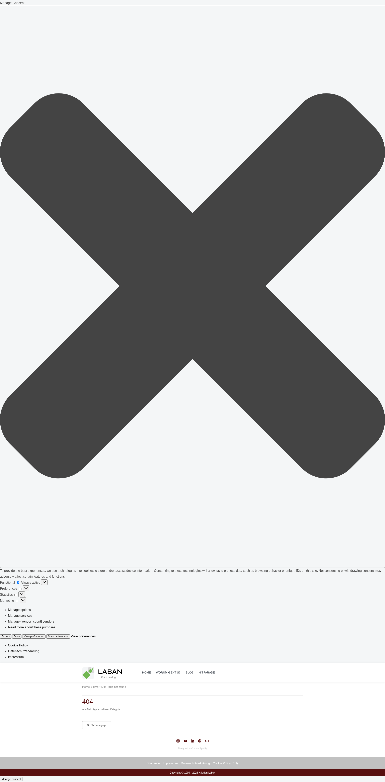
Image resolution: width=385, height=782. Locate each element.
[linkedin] (192, 740)
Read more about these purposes (31, 627)
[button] (192, 287)
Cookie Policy (18, 645)
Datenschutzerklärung (23, 651)
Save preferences (58, 636)
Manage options (19, 610)
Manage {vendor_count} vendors (31, 621)
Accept (6, 636)
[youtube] (185, 740)
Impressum (16, 657)
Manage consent (11, 779)
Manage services (20, 615)
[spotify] (199, 740)
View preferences (34, 636)
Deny (17, 636)
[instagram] (178, 740)
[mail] (207, 740)
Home (86, 686)
